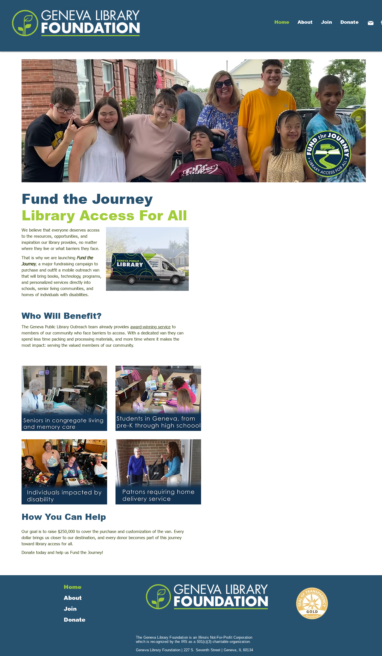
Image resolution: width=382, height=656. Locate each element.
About (73, 598)
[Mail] (370, 23)
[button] (64, 398)
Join (70, 609)
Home (72, 587)
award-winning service (150, 327)
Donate (74, 620)
